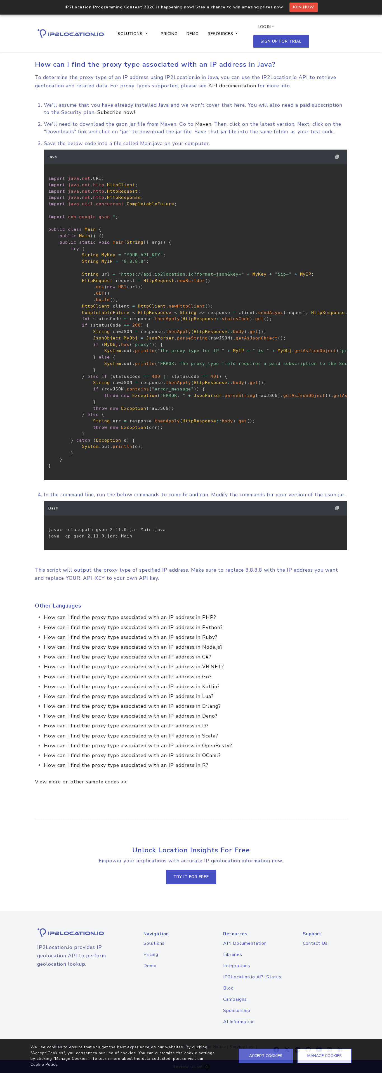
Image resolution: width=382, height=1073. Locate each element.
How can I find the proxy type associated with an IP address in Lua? (129, 696)
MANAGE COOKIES (324, 1055)
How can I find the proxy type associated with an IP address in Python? (133, 627)
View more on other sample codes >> (81, 781)
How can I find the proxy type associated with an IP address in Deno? (131, 716)
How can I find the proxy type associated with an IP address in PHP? (130, 617)
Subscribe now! (116, 112)
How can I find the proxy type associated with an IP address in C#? (127, 656)
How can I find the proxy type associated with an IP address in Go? (128, 676)
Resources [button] (221, 33)
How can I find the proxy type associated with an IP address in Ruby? (131, 637)
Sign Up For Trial (281, 41)
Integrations (236, 966)
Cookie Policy (43, 1064)
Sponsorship (236, 1010)
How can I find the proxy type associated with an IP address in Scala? (131, 735)
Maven (203, 124)
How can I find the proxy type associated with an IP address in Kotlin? (132, 686)
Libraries (232, 954)
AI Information (239, 1022)
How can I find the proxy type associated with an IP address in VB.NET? (134, 666)
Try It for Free (191, 876)
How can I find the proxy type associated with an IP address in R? (126, 765)
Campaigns (235, 999)
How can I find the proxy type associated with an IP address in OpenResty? (138, 745)
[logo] (71, 933)
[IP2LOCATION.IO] (71, 33)
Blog (228, 988)
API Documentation (245, 943)
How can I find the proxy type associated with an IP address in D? (126, 725)
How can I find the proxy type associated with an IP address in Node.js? (133, 647)
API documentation (232, 85)
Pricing (169, 33)
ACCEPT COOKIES (265, 1055)
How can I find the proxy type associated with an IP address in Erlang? (132, 706)
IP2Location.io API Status (252, 977)
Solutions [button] (131, 33)
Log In (264, 26)
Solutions (154, 943)
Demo (193, 33)
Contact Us (315, 943)
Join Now (303, 7)
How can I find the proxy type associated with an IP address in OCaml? (132, 755)
